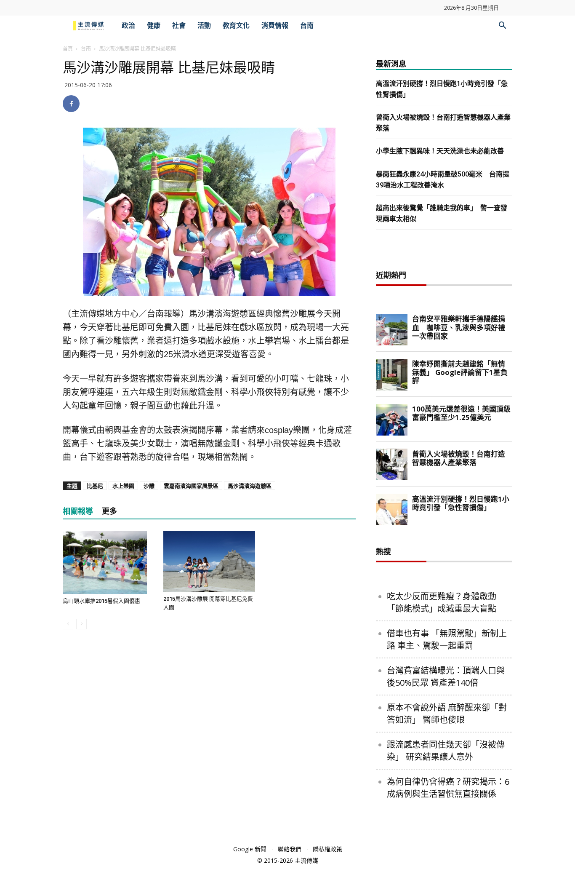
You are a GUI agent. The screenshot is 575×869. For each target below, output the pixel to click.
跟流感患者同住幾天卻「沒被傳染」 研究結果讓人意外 (446, 750)
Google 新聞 (249, 849)
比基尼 (95, 485)
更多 (109, 511)
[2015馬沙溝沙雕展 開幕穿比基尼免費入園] (209, 561)
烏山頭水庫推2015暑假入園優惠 (101, 601)
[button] (502, 26)
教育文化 (236, 25)
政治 (128, 25)
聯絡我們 (289, 849)
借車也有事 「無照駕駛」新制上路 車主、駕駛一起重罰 (447, 639)
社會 (179, 25)
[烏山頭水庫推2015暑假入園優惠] (108, 562)
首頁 (68, 48)
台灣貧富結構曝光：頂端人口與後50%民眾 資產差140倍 (446, 676)
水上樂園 (123, 485)
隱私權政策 (327, 849)
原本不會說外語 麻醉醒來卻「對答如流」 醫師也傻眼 (447, 713)
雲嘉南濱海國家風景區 (191, 485)
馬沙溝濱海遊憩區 (250, 485)
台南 (307, 25)
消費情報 (274, 25)
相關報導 (78, 511)
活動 (204, 25)
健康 (153, 25)
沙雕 (149, 485)
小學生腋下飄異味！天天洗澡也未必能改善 (440, 151)
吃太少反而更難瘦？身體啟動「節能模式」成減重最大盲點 (441, 602)
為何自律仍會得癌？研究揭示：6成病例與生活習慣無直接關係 (448, 787)
